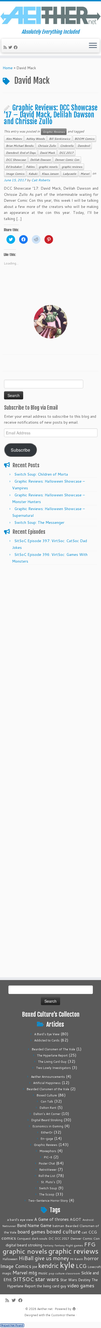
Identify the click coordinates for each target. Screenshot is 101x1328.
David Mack (47, 153)
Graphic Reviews (54, 132)
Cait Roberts (40, 180)
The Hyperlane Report (52, 1055)
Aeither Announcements (48, 1077)
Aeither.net (45, 1309)
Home (8, 68)
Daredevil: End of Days (21, 153)
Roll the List (47, 1176)
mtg (33, 1272)
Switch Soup (48, 1188)
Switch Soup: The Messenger (39, 522)
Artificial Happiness (47, 1083)
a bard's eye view (20, 1219)
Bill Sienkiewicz (59, 139)
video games (80, 1285)
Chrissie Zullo (47, 146)
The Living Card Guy (52, 1061)
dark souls (39, 1238)
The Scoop (46, 1194)
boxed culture (63, 1231)
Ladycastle (69, 174)
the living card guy (51, 1286)
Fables (30, 167)
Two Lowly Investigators (53, 1068)
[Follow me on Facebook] (16, 47)
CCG (92, 1232)
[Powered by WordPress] (74, 1308)
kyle (67, 1264)
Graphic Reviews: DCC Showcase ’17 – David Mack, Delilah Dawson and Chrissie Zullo (50, 114)
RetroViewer (48, 1169)
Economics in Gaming (48, 1126)
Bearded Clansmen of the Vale (48, 1089)
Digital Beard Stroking (46, 1120)
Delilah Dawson (40, 160)
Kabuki (33, 174)
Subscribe (20, 450)
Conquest (24, 1238)
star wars (47, 1279)
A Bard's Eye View (47, 1034)
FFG (89, 1244)
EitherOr (47, 1132)
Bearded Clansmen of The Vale (53, 1049)
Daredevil (84, 146)
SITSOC (23, 1279)
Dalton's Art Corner (46, 1114)
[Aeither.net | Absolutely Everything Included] (50, 15)
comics (9, 1238)
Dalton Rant (48, 1108)
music (43, 1272)
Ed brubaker (14, 167)
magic (6, 1273)
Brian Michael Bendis (19, 146)
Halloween (10, 1259)
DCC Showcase (16, 160)
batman (58, 1225)
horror (91, 1258)
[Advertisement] (50, 618)
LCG (81, 1266)
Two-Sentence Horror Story (48, 1200)
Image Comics (15, 174)
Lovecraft (94, 1267)
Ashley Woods (35, 139)
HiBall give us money (44, 1258)
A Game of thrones (51, 1219)
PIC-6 (48, 1157)
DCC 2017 (66, 153)
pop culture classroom (64, 1273)
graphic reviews (72, 167)
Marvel (85, 174)
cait (84, 1232)
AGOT (75, 1219)
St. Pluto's (48, 1182)
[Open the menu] (93, 46)
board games (31, 1231)
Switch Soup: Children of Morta (41, 474)
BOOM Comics (84, 139)
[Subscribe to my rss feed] (6, 47)
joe (34, 1266)
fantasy (48, 1245)
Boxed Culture (47, 1095)
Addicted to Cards (47, 1040)
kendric (48, 1265)
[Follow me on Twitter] (11, 47)
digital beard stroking (24, 1245)
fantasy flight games (69, 1245)
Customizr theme (63, 1315)
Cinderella (66, 146)
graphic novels (48, 167)
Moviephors (48, 1151)
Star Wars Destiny (75, 1279)
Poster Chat (47, 1163)
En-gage (47, 1139)
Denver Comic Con (67, 160)
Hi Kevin (76, 1259)
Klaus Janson (50, 174)
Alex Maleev (14, 139)
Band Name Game (34, 1225)
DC (51, 1238)
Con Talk (47, 1101)
